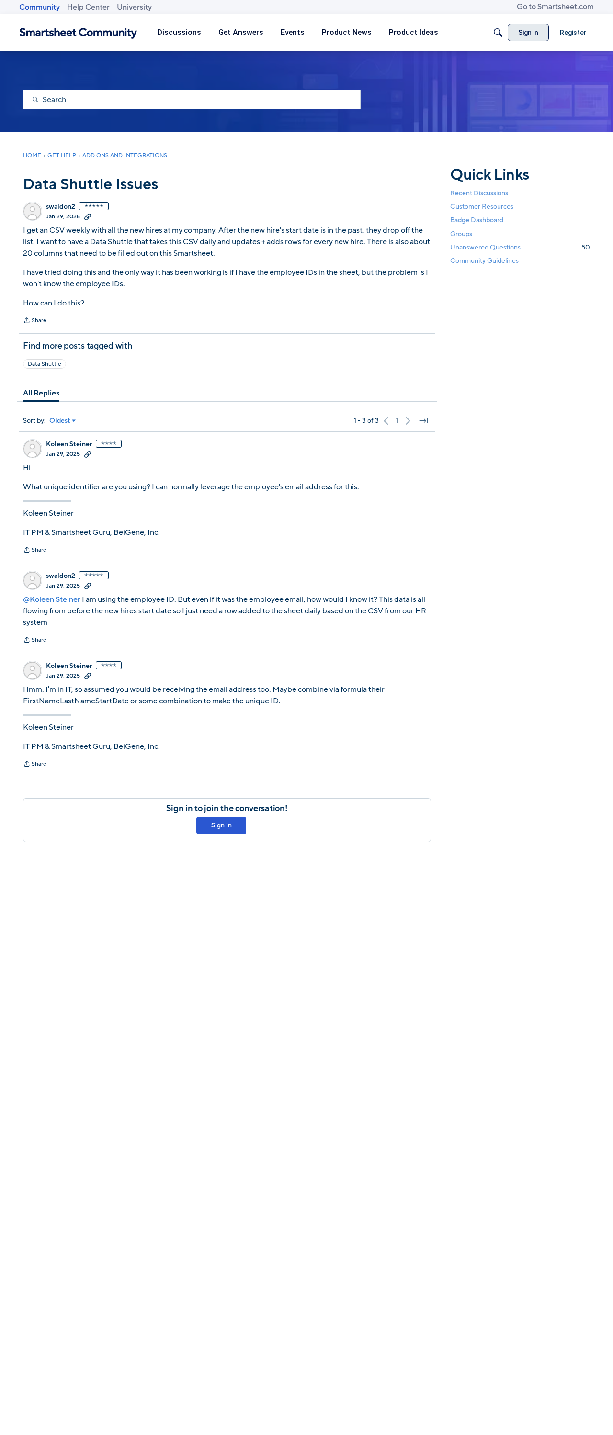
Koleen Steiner (69, 444)
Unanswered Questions (520, 246)
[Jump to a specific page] (423, 421)
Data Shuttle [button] (44, 364)
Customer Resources (481, 206)
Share (34, 321)
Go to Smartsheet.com (555, 6)
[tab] (41, 393)
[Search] (498, 32)
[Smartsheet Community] (78, 32)
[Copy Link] (87, 216)
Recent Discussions (479, 193)
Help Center (88, 7)
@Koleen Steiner (51, 599)
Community (39, 7)
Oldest (59, 421)
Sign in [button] (221, 825)
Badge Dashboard (476, 220)
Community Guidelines (484, 260)
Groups (461, 233)
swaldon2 (60, 207)
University (134, 7)
